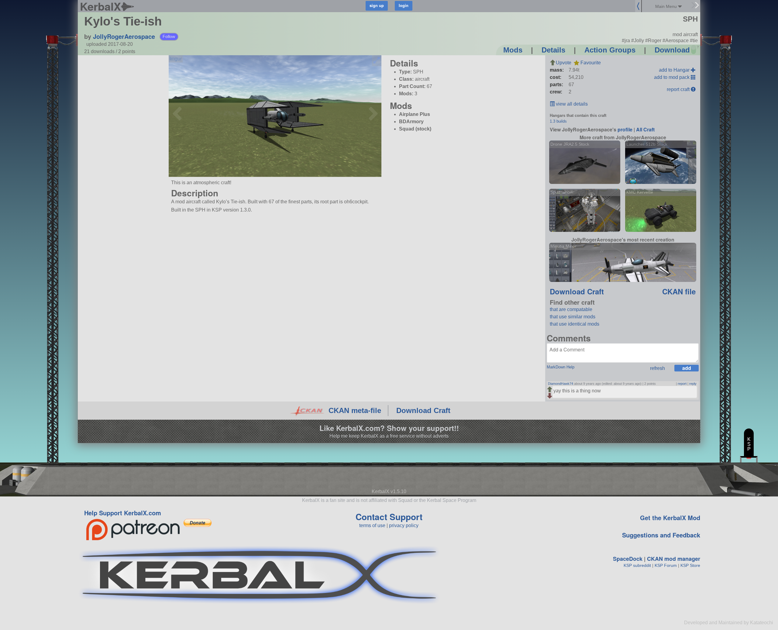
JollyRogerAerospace (124, 36)
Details (553, 50)
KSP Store (690, 565)
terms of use (372, 525)
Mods (512, 50)
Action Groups (609, 50)
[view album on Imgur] (176, 59)
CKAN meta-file (355, 410)
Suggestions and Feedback (661, 534)
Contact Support (389, 516)
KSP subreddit (637, 565)
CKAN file (679, 291)
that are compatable (571, 309)
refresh (657, 368)
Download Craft (577, 291)
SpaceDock (627, 559)
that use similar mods (572, 316)
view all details (571, 104)
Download (672, 50)
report (682, 383)
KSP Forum (666, 565)
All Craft (645, 129)
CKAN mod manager (673, 559)
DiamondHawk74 (560, 383)
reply (693, 383)
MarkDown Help (560, 367)
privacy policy (403, 525)
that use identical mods (574, 324)
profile (625, 129)
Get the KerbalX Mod (670, 517)
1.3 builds (558, 121)
